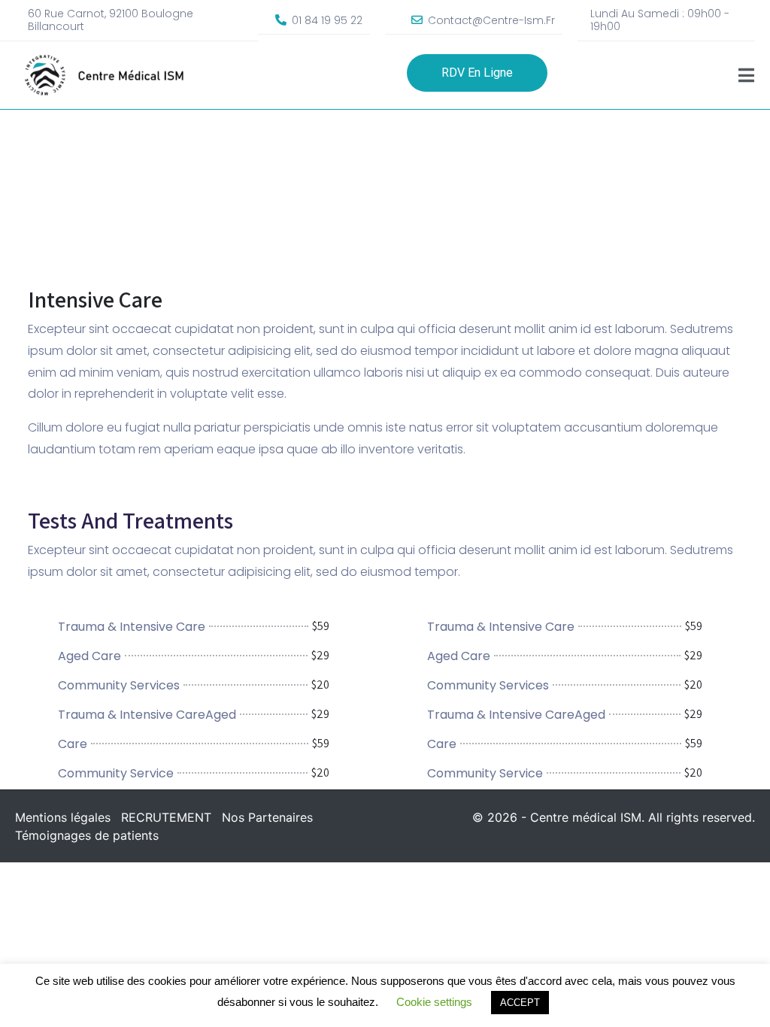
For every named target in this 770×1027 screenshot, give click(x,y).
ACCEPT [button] (520, 1002)
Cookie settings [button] (434, 1001)
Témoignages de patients (87, 835)
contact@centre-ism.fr (491, 20)
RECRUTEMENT (166, 817)
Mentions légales (63, 817)
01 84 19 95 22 (327, 20)
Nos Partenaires (267, 817)
